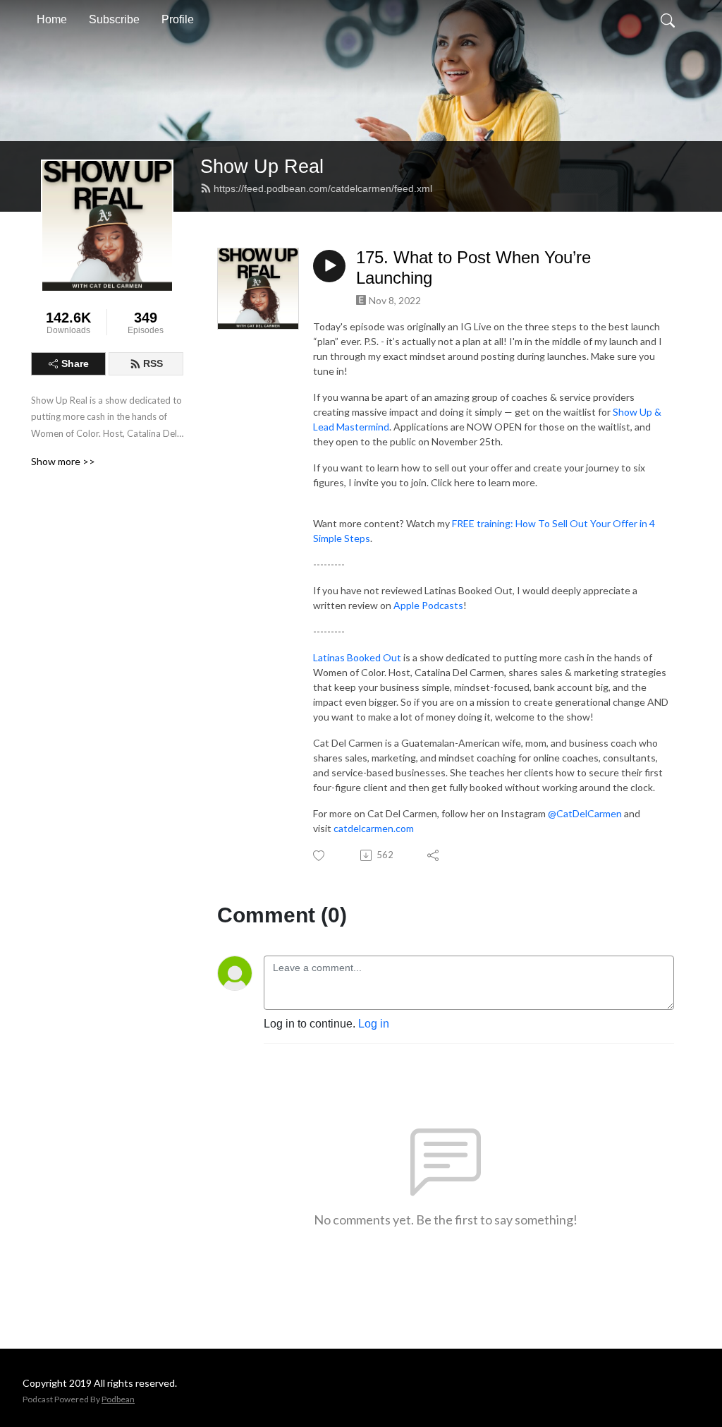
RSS (153, 363)
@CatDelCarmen (585, 813)
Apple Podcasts (428, 605)
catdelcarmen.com (374, 828)
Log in (373, 1024)
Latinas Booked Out (357, 657)
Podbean (118, 1399)
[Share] (434, 855)
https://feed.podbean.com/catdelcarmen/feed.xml (323, 188)
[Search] (667, 20)
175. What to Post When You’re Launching (473, 267)
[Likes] (320, 855)
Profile (177, 19)
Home (52, 19)
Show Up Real (262, 166)
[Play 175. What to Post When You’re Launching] (329, 266)
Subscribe (114, 19)
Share (75, 363)
